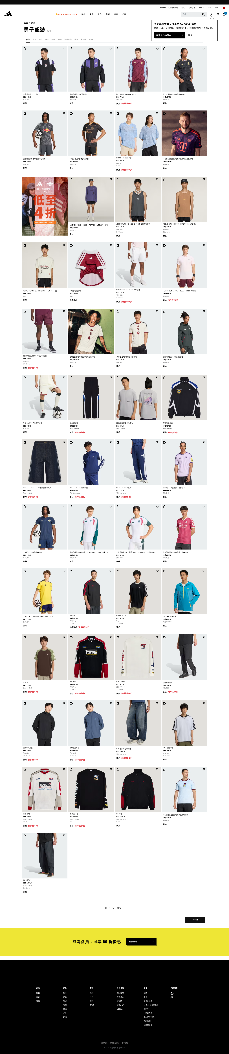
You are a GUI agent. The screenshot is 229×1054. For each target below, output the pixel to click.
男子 (26, 23)
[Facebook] (172, 993)
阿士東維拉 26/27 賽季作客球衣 (174, 94)
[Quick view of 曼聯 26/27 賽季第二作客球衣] (117, 311)
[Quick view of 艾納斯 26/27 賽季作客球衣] (24, 506)
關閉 (190, 35)
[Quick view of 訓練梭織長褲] (164, 637)
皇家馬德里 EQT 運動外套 (79, 94)
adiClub (120, 1009)
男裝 (91, 993)
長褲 (53, 40)
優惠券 (146, 1009)
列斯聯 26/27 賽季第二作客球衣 (34, 159)
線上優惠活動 (149, 1017)
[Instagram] (172, 997)
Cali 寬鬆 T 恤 (121, 615)
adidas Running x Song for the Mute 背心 (133, 224)
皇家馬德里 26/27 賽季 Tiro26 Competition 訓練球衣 (135, 552)
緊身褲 (83, 40)
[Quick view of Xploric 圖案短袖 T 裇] (117, 377)
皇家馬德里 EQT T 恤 (30, 94)
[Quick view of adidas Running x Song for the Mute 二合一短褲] (71, 179)
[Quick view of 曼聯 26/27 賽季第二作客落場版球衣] (71, 311)
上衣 (34, 40)
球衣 (76, 40)
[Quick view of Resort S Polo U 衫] (117, 113)
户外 (65, 1013)
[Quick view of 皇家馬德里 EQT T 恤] (24, 48)
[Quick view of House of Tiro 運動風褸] (71, 442)
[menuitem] (66, 14)
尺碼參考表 (148, 1013)
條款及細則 (114, 1043)
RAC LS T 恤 (120, 682)
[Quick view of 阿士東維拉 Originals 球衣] (117, 48)
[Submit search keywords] (203, 14)
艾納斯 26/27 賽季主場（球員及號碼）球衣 (38, 616)
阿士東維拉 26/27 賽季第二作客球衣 (175, 815)
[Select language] (224, 7)
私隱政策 (104, 1043)
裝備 (38, 1001)
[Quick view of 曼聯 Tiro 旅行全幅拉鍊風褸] (164, 311)
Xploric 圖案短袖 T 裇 (124, 423)
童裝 (91, 1001)
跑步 (65, 993)
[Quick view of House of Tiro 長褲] (117, 442)
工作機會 (120, 997)
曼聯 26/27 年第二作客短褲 (32, 423)
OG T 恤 (72, 615)
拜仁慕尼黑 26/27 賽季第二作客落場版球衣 (178, 159)
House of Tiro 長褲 (123, 488)
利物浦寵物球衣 (75, 291)
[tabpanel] (114, 487)
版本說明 (125, 1043)
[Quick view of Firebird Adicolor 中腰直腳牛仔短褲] (24, 442)
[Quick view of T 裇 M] (24, 637)
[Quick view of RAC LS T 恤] (117, 637)
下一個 (195, 920)
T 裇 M (25, 683)
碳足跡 (119, 1001)
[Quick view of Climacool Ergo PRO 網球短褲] (117, 245)
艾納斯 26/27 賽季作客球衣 (32, 552)
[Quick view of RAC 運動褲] (71, 377)
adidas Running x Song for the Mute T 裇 (40, 291)
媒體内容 (120, 1005)
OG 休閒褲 (26, 880)
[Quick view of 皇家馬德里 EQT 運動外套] (71, 48)
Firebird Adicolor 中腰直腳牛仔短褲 (37, 488)
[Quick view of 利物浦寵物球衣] (71, 245)
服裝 (33, 23)
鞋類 (38, 993)
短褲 (60, 40)
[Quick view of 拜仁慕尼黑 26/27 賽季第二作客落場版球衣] (164, 113)
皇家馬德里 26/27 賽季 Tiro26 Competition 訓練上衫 (89, 552)
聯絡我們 (147, 1021)
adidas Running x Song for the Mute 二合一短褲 (89, 225)
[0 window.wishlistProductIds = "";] (218, 14)
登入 (217, 8)
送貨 (145, 997)
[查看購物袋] (224, 14)
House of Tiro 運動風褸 (79, 488)
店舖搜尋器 (148, 1025)
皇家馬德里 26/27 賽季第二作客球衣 (175, 552)
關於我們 (120, 993)
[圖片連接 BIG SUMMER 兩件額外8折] (45, 206)
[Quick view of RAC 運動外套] (164, 377)
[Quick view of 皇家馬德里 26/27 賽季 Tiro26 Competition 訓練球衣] (117, 506)
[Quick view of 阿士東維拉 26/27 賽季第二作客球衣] (164, 769)
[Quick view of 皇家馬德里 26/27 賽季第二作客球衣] (164, 506)
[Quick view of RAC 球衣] (71, 637)
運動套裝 (68, 40)
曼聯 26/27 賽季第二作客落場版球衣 (82, 357)
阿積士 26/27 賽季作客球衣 (79, 159)
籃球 (65, 1009)
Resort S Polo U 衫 (124, 158)
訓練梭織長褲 (167, 683)
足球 (65, 997)
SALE (91, 40)
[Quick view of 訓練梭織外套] (24, 703)
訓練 (65, 1001)
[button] (66, 14)
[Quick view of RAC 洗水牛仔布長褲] (117, 703)
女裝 (91, 997)
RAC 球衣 (73, 682)
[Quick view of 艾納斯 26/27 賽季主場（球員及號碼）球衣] (24, 571)
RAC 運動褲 (74, 423)
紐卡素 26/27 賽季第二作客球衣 (174, 488)
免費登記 (133, 942)
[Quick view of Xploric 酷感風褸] (164, 571)
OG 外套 (119, 814)
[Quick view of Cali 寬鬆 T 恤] (117, 571)
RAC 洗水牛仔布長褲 (123, 749)
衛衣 (41, 40)
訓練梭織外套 (28, 748)
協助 (145, 993)
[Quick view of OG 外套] (117, 769)
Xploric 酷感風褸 (169, 616)
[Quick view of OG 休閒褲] (24, 835)
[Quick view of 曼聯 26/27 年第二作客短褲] (24, 377)
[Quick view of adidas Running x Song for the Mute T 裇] (24, 245)
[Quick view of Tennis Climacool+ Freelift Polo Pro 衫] (164, 245)
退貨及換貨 (148, 1001)
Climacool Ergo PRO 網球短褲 (128, 290)
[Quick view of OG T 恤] (71, 571)
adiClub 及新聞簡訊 (151, 1005)
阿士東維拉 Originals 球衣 (126, 94)
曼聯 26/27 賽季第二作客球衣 (126, 357)
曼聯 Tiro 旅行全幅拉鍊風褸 (173, 357)
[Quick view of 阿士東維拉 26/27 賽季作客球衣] (164, 48)
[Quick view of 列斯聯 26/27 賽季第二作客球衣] (24, 113)
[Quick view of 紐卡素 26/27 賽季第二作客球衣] (164, 442)
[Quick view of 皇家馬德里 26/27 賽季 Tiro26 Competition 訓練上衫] (71, 506)
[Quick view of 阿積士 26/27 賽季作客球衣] (71, 113)
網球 (65, 1017)
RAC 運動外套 (168, 423)
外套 (47, 40)
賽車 (65, 1005)
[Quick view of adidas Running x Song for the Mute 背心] (117, 179)
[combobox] (194, 14)
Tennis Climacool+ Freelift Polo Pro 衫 (179, 291)
